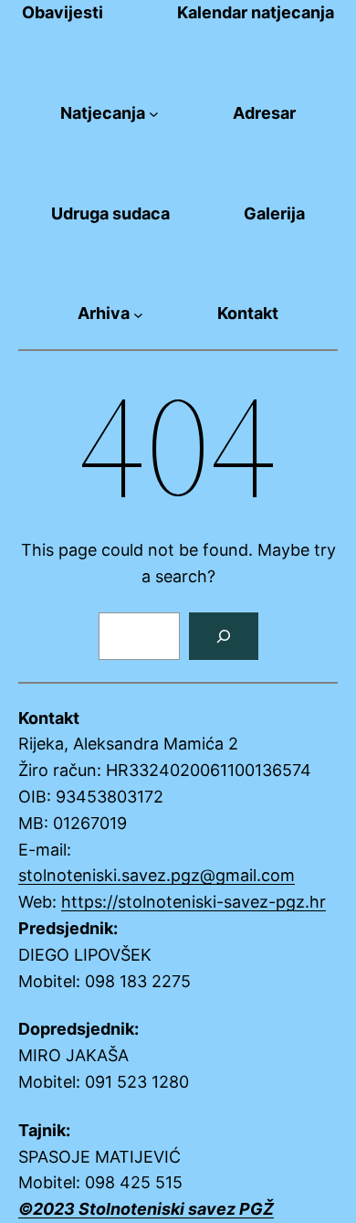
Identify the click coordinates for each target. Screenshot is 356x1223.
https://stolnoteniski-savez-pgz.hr (193, 901)
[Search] (223, 636)
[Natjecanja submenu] (154, 114)
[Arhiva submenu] (138, 314)
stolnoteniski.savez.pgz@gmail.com (156, 875)
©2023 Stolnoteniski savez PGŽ (146, 1208)
